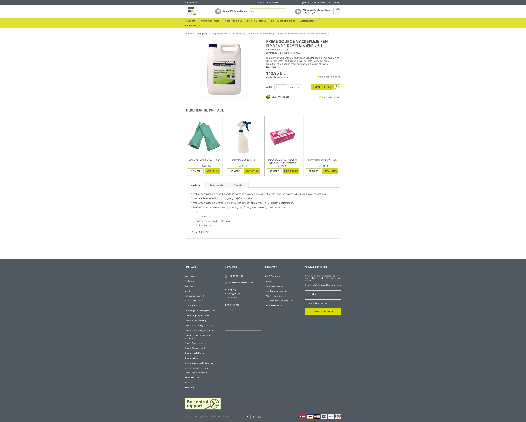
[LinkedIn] (247, 416)
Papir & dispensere (210, 21)
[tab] (195, 185)
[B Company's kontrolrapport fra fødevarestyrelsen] (203, 403)
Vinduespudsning (233, 21)
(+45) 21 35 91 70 (235, 276)
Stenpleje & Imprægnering (261, 33)
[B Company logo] (191, 11)
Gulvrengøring (238, 33)
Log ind (302, 3)
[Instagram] (259, 416)
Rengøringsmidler (219, 33)
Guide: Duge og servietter (197, 315)
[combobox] (268, 11)
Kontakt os (334, 3)
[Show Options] (338, 294)
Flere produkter (192, 26)
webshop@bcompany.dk (241, 282)
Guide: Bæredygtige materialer (199, 325)
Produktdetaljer (217, 185)
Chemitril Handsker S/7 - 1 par (204, 160)
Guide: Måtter (191, 358)
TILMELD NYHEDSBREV (323, 311)
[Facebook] (253, 416)
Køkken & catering (256, 21)
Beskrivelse (196, 185)
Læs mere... (272, 67)
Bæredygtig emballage (283, 21)
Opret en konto (318, 3)
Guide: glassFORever (194, 353)
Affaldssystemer (308, 21)
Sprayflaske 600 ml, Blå (243, 160)
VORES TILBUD (192, 2)
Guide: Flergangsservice (196, 348)
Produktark (239, 185)
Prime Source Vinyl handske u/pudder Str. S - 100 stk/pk (282, 161)
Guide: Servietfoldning (195, 320)
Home (191, 33)
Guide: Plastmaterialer (195, 343)
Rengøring (190, 21)
